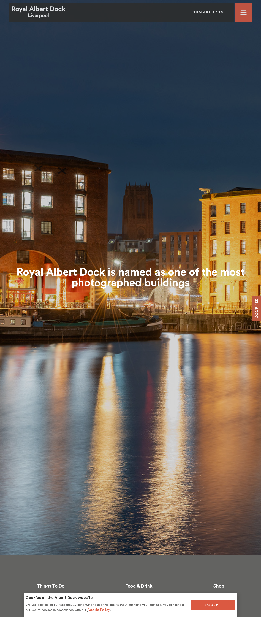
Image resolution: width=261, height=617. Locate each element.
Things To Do (50, 586)
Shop (218, 586)
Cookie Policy (98, 610)
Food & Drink (139, 586)
